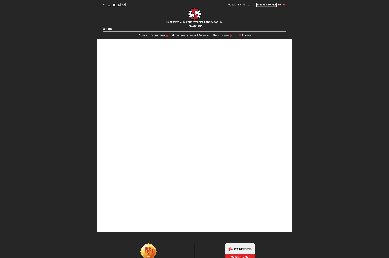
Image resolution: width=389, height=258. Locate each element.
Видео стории (221, 35)
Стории (143, 35)
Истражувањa (157, 35)
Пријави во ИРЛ (266, 4)
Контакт (242, 5)
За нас (251, 5)
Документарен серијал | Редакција (191, 35)
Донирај (246, 35)
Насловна (232, 5)
